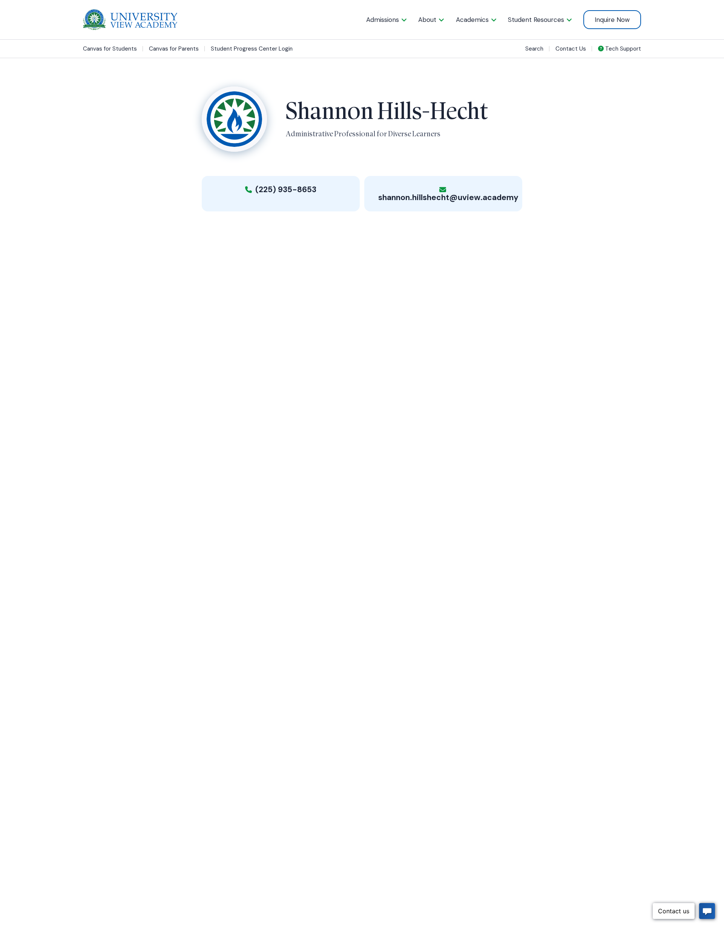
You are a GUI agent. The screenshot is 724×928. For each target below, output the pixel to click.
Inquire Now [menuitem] (612, 19)
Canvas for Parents (174, 49)
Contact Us (570, 48)
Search (534, 48)
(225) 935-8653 (284, 189)
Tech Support (622, 48)
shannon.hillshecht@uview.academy (448, 197)
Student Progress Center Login (252, 49)
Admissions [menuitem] (382, 19)
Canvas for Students (110, 49)
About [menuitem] (427, 19)
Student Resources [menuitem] (536, 19)
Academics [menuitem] (472, 19)
